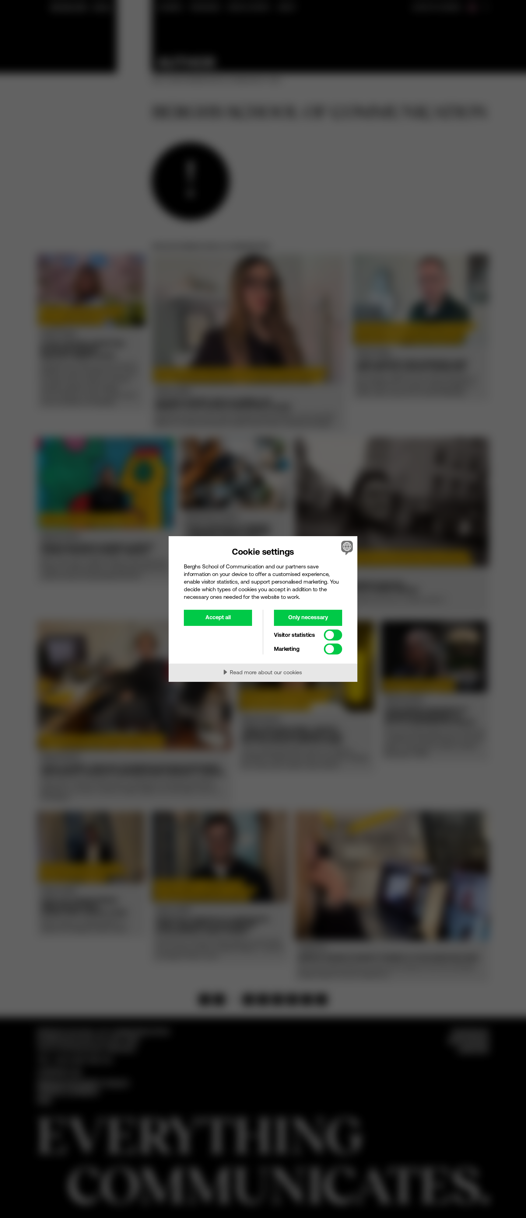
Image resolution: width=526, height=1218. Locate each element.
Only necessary (308, 617)
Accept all (218, 617)
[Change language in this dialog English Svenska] (346, 547)
